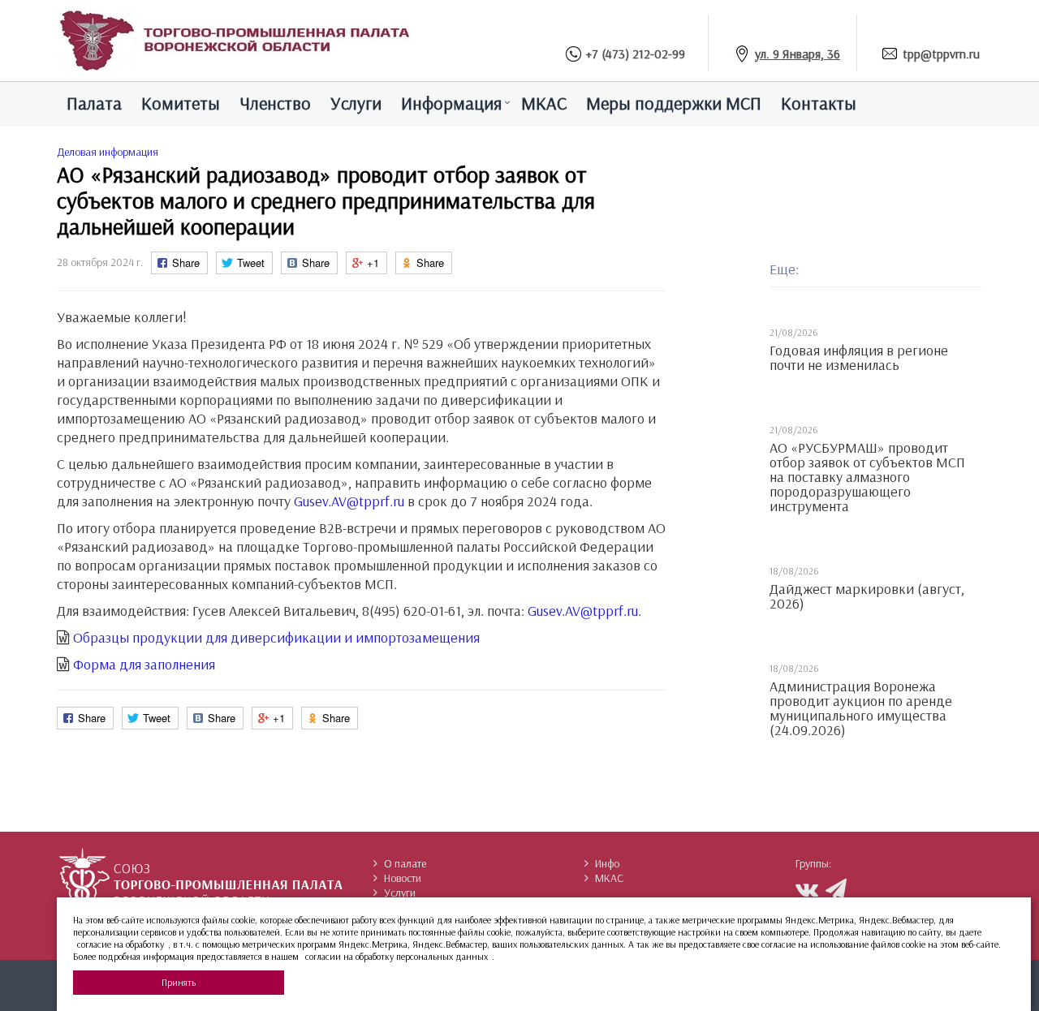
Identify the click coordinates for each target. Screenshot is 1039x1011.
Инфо (607, 863)
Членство (275, 103)
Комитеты (180, 103)
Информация (451, 103)
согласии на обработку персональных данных (396, 956)
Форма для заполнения (144, 664)
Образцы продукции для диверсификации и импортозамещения (276, 637)
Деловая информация (107, 151)
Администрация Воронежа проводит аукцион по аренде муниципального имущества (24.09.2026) (861, 708)
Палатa (94, 103)
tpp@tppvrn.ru (941, 53)
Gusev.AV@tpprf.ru (349, 501)
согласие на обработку (120, 944)
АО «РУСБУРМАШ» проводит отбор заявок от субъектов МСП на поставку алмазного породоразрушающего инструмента (867, 477)
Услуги (356, 103)
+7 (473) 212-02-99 (635, 53)
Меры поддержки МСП (673, 103)
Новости (402, 878)
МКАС (544, 103)
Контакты (818, 103)
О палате (405, 863)
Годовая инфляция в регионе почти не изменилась (859, 357)
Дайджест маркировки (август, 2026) (867, 596)
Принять (179, 982)
